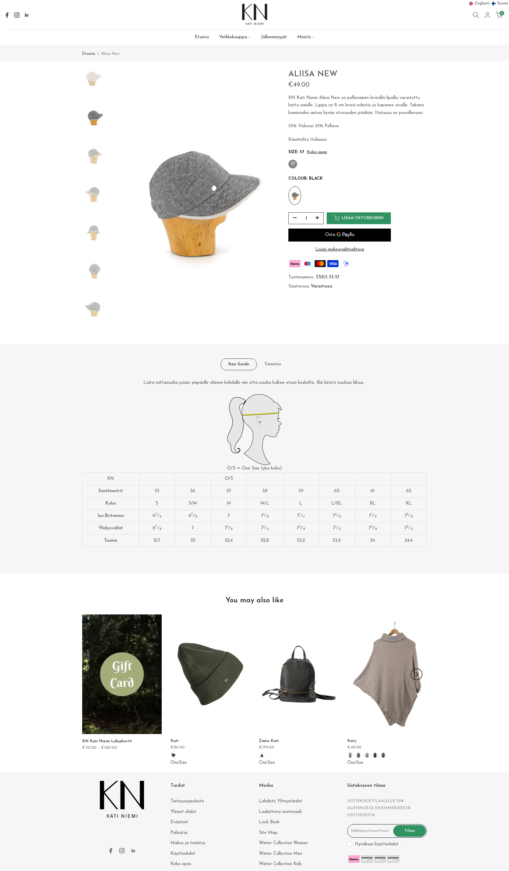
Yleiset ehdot (183, 812)
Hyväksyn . (378, 844)
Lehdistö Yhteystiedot (280, 801)
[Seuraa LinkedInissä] (26, 15)
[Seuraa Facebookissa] (7, 15)
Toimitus (273, 364)
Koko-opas (317, 152)
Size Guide (238, 364)
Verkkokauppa (233, 37)
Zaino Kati (269, 741)
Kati (175, 741)
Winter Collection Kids (280, 864)
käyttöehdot (387, 844)
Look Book (269, 822)
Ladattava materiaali (280, 812)
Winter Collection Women (283, 843)
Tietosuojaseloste (187, 801)
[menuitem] (479, 3)
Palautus (179, 833)
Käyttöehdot (183, 854)
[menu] (488, 3)
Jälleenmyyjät (274, 37)
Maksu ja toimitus (188, 843)
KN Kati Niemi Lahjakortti (107, 741)
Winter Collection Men (280, 854)
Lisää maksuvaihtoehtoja (339, 249)
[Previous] (92, 674)
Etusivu (202, 37)
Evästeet (179, 822)
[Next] (416, 674)
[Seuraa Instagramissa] (16, 15)
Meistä (304, 37)
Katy (351, 741)
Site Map (268, 833)
